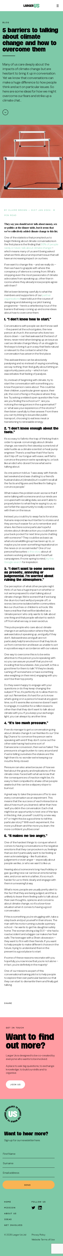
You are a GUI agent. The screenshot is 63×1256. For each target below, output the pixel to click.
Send (27, 1184)
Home (7, 1201)
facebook (22, 1003)
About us (10, 1213)
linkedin (28, 1003)
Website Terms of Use (43, 1240)
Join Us (15, 1084)
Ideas (8, 1219)
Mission (9, 1207)
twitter (16, 1003)
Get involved (13, 1225)
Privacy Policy (38, 1235)
